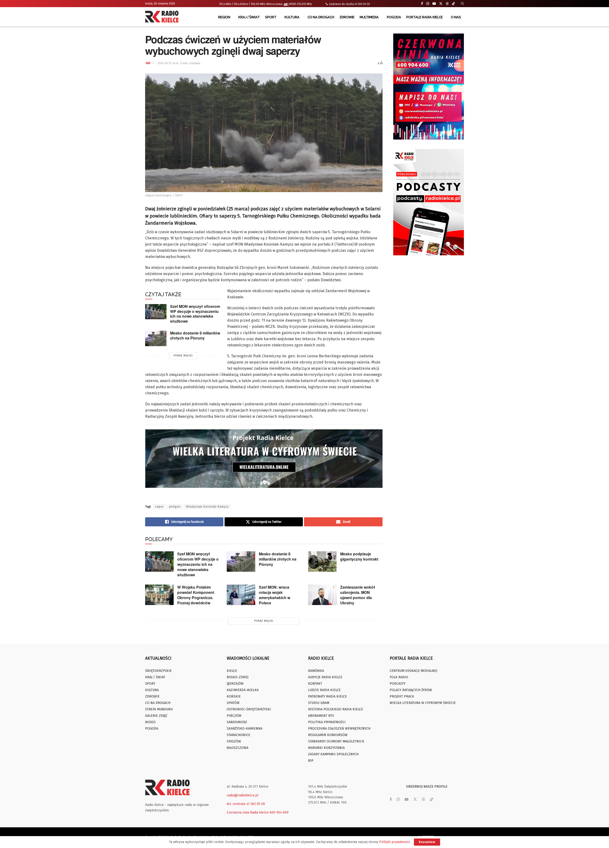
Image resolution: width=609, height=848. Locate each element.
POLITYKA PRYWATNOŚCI (327, 722)
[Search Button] (462, 3)
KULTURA (292, 17)
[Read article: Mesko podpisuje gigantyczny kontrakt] (322, 561)
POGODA (394, 17)
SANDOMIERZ (237, 722)
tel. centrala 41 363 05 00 (246, 804)
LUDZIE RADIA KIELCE (324, 690)
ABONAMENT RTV (321, 716)
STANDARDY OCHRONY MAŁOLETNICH (336, 741)
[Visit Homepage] (163, 17)
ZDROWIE (346, 17)
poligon (175, 506)
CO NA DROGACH (321, 17)
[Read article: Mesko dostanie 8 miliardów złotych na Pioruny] (156, 338)
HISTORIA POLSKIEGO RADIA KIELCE (335, 709)
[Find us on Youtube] (434, 3)
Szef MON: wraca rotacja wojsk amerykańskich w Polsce (274, 595)
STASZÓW (234, 741)
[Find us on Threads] (447, 3)
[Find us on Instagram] (427, 3)
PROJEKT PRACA (402, 696)
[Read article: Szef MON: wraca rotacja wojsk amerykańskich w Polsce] (241, 595)
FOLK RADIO (399, 677)
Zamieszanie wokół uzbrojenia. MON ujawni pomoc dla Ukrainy (357, 595)
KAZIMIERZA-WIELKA (243, 690)
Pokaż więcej (183, 355)
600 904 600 (279, 812)
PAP (148, 63)
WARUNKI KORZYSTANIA (326, 748)
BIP (311, 761)
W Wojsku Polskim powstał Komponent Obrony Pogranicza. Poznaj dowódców (195, 595)
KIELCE (232, 671)
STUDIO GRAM (318, 703)
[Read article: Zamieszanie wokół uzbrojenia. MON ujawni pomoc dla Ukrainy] (322, 595)
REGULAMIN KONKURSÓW (328, 735)
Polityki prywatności (394, 842)
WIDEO (150, 722)
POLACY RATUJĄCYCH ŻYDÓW (411, 690)
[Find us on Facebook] (422, 3)
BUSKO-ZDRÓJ (237, 677)
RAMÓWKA (316, 671)
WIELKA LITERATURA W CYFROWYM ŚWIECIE (423, 703)
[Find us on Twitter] (440, 3)
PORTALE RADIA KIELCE (424, 17)
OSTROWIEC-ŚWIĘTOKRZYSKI (249, 709)
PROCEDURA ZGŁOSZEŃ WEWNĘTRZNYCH (339, 729)
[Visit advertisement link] (428, 87)
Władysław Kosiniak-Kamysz (207, 506)
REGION (224, 17)
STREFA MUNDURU (159, 709)
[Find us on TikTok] (453, 3)
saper (159, 506)
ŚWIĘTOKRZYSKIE (158, 671)
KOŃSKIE (234, 696)
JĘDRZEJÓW (235, 684)
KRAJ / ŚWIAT (249, 17)
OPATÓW (233, 703)
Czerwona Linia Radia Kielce (248, 812)
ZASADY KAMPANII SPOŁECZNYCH (333, 754)
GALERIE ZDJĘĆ (156, 716)
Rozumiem (427, 842)
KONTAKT (315, 684)
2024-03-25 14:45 (168, 63)
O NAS (456, 17)
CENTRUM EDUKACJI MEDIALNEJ (413, 671)
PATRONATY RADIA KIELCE (327, 696)
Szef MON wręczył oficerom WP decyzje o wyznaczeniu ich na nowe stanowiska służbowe (195, 314)
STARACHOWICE (238, 735)
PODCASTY (397, 684)
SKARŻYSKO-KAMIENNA (244, 729)
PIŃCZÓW (234, 716)
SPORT (270, 17)
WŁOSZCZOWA (237, 748)
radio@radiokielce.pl (243, 795)
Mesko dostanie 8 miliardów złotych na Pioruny (195, 335)
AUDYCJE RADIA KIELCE (325, 677)
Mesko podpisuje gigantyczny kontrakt (359, 556)
